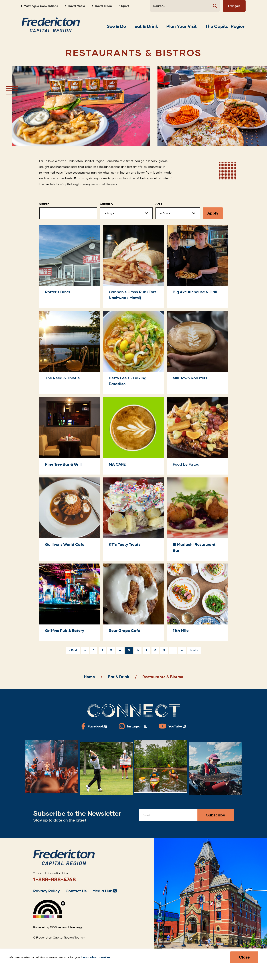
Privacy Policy (46, 890)
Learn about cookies (95, 957)
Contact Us (76, 890)
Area (158, 204)
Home (89, 676)
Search (44, 204)
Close (244, 957)
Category (106, 204)
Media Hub (104, 890)
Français (234, 6)
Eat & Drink (118, 676)
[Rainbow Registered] (49, 917)
